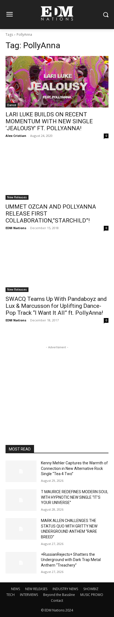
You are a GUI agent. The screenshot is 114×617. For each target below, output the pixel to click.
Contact (57, 600)
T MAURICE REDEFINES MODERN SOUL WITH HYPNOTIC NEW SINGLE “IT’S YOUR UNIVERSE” (74, 497)
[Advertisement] (57, 384)
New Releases (17, 197)
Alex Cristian (16, 136)
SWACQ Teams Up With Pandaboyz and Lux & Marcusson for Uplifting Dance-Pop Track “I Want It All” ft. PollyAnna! (56, 306)
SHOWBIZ (91, 589)
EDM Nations (16, 228)
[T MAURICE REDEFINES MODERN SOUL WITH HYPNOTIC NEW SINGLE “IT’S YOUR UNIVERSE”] (21, 500)
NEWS (15, 589)
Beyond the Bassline (59, 594)
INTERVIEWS (29, 594)
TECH (10, 594)
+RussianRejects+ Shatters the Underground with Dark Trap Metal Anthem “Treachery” (71, 559)
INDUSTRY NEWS (65, 589)
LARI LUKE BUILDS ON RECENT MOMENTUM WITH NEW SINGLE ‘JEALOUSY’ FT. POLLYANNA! (49, 121)
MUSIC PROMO (91, 594)
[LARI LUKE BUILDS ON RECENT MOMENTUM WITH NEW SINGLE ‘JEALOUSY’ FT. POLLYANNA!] (57, 81)
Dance (11, 105)
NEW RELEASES (36, 589)
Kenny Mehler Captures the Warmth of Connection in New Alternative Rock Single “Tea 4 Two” (74, 468)
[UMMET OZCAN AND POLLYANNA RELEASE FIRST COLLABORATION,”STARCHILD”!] (57, 174)
